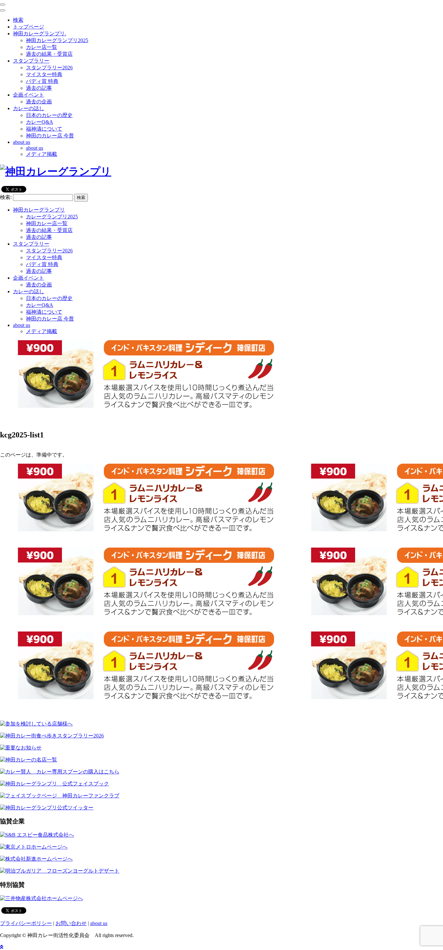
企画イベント (28, 278)
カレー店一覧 (41, 47)
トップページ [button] (28, 26)
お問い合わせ (71, 923)
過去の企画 (39, 101)
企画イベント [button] (28, 95)
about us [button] (21, 142)
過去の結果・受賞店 (49, 54)
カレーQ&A (39, 122)
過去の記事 (39, 88)
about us (34, 148)
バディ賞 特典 (42, 81)
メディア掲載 (41, 154)
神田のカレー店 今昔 (50, 135)
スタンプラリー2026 (49, 67)
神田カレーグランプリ (39, 210)
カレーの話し (28, 291)
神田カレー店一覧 (46, 223)
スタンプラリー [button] (31, 61)
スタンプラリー (31, 244)
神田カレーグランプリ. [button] (39, 33)
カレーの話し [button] (28, 108)
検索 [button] (18, 20)
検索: (6, 197)
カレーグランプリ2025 (52, 216)
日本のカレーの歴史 (49, 115)
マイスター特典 (44, 74)
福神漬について (44, 129)
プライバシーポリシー (26, 923)
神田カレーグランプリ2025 (57, 40)
